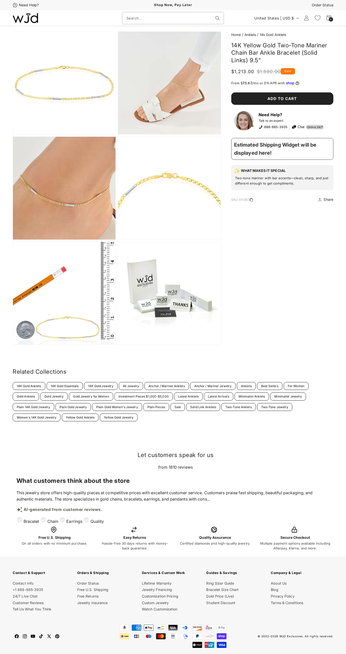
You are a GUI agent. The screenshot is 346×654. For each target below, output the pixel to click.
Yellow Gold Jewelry (118, 417)
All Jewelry (131, 386)
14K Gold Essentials (65, 386)
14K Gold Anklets (29, 386)
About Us (278, 583)
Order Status (322, 5)
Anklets (250, 35)
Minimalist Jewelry (288, 396)
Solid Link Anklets (203, 407)
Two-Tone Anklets (238, 407)
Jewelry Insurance (92, 603)
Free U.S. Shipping (93, 589)
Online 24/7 (315, 127)
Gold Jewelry (54, 396)
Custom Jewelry (155, 603)
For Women (296, 386)
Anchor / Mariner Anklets (166, 386)
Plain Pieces (156, 407)
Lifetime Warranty (157, 583)
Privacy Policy (282, 596)
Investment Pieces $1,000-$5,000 (144, 396)
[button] (282, 177)
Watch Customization (160, 609)
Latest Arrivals (218, 396)
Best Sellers (269, 386)
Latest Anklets (188, 396)
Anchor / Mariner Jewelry (213, 386)
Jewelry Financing (157, 589)
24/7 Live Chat (25, 596)
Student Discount (220, 603)
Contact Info (23, 583)
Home (236, 35)
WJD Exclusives (291, 636)
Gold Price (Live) (220, 596)
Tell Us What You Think (32, 609)
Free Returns (88, 596)
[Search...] (217, 18)
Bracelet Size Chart (222, 589)
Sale (178, 407)
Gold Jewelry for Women (91, 396)
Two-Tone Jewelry (275, 407)
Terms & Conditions (287, 603)
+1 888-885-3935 (28, 589)
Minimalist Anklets (252, 396)
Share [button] (328, 199)
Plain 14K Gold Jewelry (33, 407)
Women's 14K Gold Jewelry (36, 417)
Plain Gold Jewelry (73, 407)
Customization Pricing (160, 596)
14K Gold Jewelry (101, 386)
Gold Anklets (26, 396)
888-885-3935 (275, 127)
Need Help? (29, 5)
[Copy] (251, 200)
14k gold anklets (273, 35)
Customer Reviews (28, 603)
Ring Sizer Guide (220, 583)
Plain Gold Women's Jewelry (117, 407)
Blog (274, 589)
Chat (301, 127)
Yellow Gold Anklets (80, 417)
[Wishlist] (317, 18)
